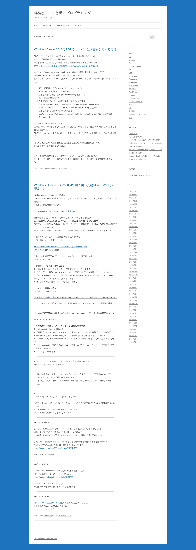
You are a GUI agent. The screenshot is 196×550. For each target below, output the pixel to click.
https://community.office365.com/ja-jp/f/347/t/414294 (56, 448)
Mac (130, 73)
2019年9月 (133, 230)
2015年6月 (133, 310)
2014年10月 (133, 326)
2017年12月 (133, 252)
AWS (131, 54)
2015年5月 (133, 313)
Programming (134, 79)
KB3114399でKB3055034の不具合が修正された (54, 503)
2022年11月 (133, 211)
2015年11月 (133, 300)
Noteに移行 (133, 134)
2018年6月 (133, 246)
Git (130, 63)
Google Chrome (135, 66)
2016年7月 (133, 281)
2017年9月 (133, 256)
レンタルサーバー (136, 102)
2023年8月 (133, 207)
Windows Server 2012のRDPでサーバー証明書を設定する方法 (75, 49)
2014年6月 (133, 339)
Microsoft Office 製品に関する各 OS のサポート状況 (56, 409)
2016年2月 (133, 294)
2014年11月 (133, 323)
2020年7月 (133, 220)
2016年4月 (133, 288)
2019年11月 (133, 227)
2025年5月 (133, 195)
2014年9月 (133, 329)
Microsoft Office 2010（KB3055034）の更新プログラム (57, 211)
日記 (130, 108)
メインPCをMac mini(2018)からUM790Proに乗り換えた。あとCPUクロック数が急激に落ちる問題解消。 (145, 143)
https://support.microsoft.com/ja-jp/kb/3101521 (53, 477)
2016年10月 (133, 275)
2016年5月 (133, 284)
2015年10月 (133, 304)
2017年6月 (133, 262)
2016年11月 (133, 272)
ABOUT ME (47, 25)
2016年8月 (133, 278)
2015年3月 (133, 320)
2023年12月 (133, 204)
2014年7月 (133, 336)
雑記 (130, 118)
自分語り (132, 111)
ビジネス (132, 95)
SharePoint (133, 82)
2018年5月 (133, 249)
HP (130, 70)
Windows (47, 168)
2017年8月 (133, 259)
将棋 (130, 105)
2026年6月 (133, 191)
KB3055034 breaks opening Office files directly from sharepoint (60, 246)
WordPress (133, 92)
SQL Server (133, 86)
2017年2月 (133, 268)
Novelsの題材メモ (136, 137)
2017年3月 (133, 265)
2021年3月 (133, 217)
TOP (35, 25)
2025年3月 (133, 198)
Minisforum (133, 76)
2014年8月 (133, 333)
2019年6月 (133, 233)
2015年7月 (133, 307)
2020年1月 (133, 223)
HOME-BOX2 (39, 250)
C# (130, 57)
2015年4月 (133, 316)
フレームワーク (135, 98)
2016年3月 (133, 291)
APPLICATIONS (63, 25)
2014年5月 (133, 342)
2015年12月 (133, 297)
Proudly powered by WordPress (45, 539)
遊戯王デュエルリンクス (138, 114)
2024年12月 (133, 201)
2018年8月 (133, 243)
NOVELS (78, 25)
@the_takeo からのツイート (140, 175)
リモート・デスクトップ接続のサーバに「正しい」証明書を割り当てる (69, 66)
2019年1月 (133, 236)
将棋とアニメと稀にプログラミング (62, 13)
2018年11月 (133, 240)
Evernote (132, 60)
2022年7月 (133, 214)
